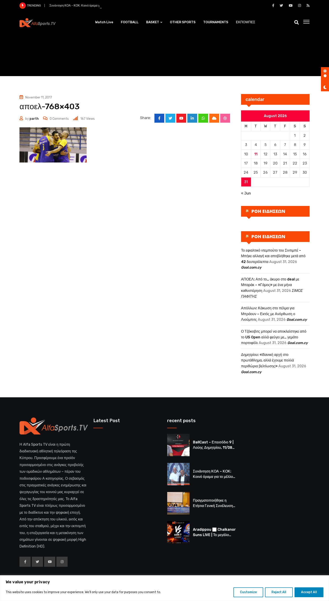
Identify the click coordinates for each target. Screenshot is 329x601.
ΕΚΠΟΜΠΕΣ (245, 22)
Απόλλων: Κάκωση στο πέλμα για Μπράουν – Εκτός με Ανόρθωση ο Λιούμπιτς (268, 314)
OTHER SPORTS (183, 22)
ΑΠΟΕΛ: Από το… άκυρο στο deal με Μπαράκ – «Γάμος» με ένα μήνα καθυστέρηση (270, 285)
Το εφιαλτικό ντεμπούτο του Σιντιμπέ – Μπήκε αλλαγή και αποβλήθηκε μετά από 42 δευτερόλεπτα (273, 256)
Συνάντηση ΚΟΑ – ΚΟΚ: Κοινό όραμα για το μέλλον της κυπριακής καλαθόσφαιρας (102, 5)
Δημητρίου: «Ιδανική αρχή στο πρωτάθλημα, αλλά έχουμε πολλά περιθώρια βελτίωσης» (267, 360)
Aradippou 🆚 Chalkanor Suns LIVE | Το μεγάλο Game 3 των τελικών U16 (214, 534)
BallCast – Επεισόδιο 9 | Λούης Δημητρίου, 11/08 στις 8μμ (213, 447)
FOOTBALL (130, 22)
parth (34, 119)
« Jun (246, 193)
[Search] (296, 22)
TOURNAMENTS (215, 22)
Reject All (278, 592)
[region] (164, 588)
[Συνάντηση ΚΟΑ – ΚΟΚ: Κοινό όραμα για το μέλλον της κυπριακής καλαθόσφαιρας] (178, 474)
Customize (248, 592)
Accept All (309, 592)
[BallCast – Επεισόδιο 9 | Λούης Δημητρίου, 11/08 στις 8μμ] (178, 445)
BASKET (152, 22)
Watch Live (104, 22)
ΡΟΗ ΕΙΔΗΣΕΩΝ (268, 211)
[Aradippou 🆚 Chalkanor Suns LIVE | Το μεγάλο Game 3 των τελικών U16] (178, 532)
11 (255, 154)
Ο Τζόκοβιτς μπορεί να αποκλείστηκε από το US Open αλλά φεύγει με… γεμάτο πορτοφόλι (273, 337)
